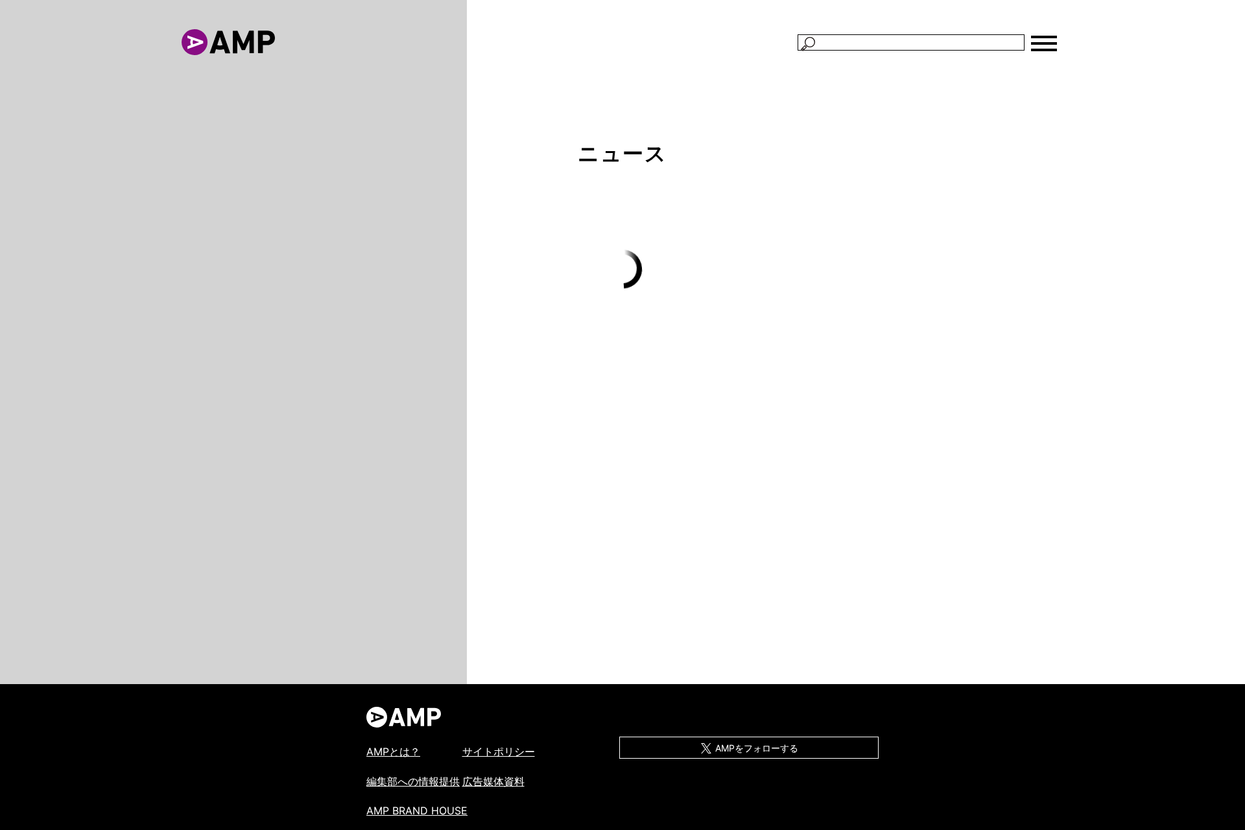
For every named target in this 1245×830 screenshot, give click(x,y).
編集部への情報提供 (413, 781)
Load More (622, 269)
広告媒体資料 (493, 781)
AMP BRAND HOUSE (417, 810)
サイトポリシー (498, 751)
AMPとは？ (393, 751)
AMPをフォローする (755, 747)
